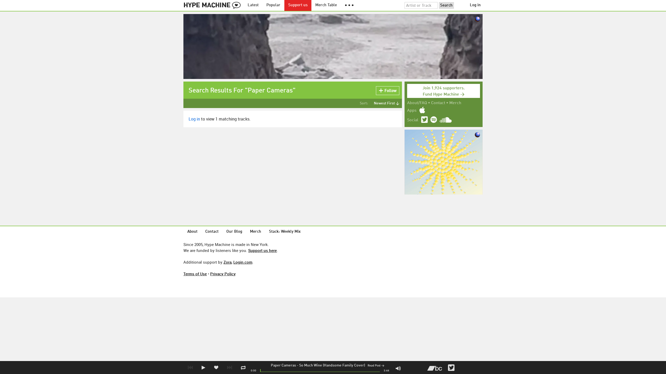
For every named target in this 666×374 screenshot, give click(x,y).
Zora (227, 262)
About (192, 232)
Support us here (262, 250)
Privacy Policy (223, 273)
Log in (475, 5)
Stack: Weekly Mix (285, 232)
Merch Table (326, 5)
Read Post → (376, 365)
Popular (273, 5)
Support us (298, 5)
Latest (253, 5)
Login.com (242, 262)
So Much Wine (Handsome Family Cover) (332, 365)
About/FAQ (417, 103)
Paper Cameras (283, 365)
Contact (438, 103)
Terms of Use (195, 273)
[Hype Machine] (213, 5)
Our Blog (234, 232)
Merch (455, 103)
